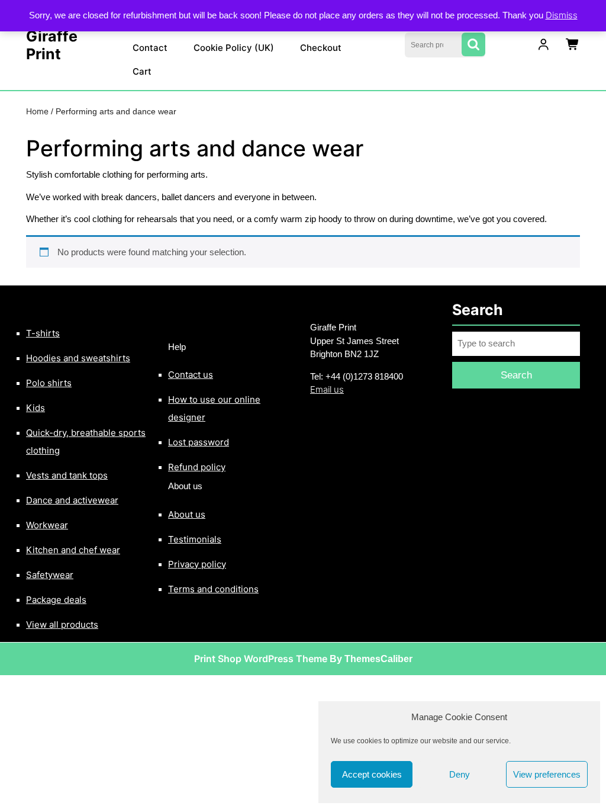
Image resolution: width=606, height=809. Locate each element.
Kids (35, 407)
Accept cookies (372, 774)
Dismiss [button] (562, 15)
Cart (142, 71)
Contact (150, 47)
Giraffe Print (52, 45)
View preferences (547, 774)
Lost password (198, 442)
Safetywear (49, 574)
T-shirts (43, 333)
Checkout (320, 47)
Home (37, 111)
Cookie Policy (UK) (234, 47)
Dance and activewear (72, 500)
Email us (327, 389)
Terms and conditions (213, 589)
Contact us (190, 374)
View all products (62, 624)
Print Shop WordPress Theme (260, 658)
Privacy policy (197, 564)
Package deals (56, 599)
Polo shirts (49, 383)
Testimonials (194, 539)
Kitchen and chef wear (73, 550)
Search (473, 45)
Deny (459, 774)
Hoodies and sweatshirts (78, 358)
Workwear (47, 525)
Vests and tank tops (67, 475)
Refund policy (196, 467)
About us (186, 514)
